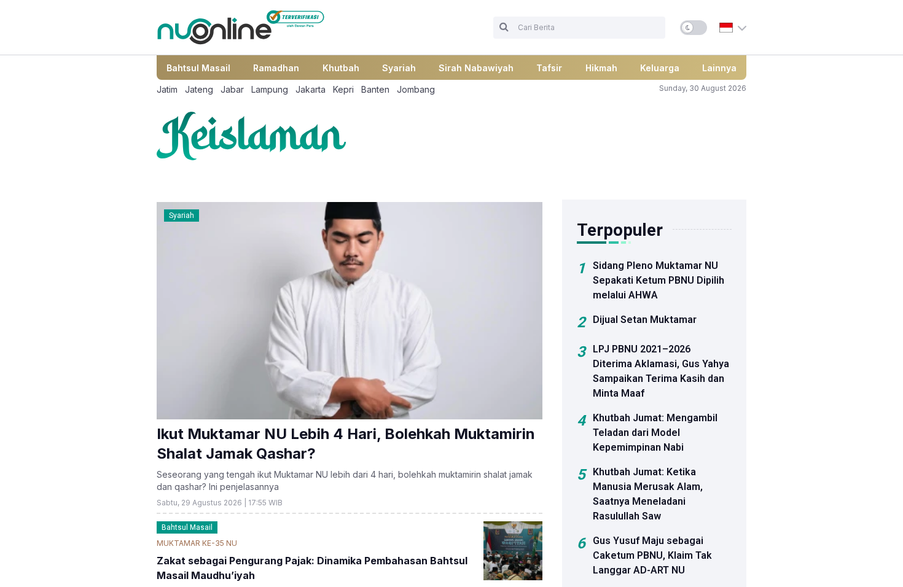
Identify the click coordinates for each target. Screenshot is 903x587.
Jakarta (310, 89)
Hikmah (601, 68)
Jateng (199, 89)
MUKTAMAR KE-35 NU (197, 543)
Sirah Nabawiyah (476, 68)
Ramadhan (276, 68)
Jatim (167, 89)
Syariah (399, 68)
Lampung (269, 89)
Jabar (232, 89)
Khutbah (340, 68)
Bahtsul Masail (198, 68)
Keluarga (659, 68)
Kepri (343, 89)
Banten (375, 89)
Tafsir (549, 68)
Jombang (416, 89)
